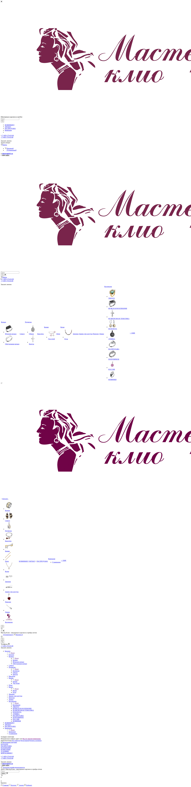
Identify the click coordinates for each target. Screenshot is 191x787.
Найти (3, 773)
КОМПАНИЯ (5, 749)
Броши (15, 681)
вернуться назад (6, 740)
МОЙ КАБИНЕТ (7, 753)
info (3, 153)
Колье (15, 690)
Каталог (11, 655)
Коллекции (16, 705)
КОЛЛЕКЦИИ (6, 748)
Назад (13, 653)
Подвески (16, 671)
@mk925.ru (9, 153)
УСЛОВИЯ (5, 751)
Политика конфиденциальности (14, 767)
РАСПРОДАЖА (10, 128)
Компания (8, 130)
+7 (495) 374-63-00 (7, 135)
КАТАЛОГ (4, 744)
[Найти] (2, 121)
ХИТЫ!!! (8, 127)
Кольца (15, 660)
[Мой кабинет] (2, 629)
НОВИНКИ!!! (9, 125)
